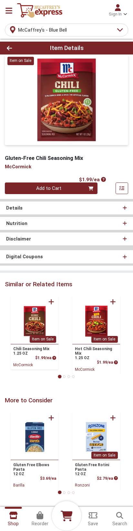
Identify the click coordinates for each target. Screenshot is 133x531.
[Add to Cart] (51, 301)
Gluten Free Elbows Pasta (31, 469)
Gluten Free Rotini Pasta (92, 469)
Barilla (19, 485)
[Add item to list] (122, 188)
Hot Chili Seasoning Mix (93, 353)
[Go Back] (20, 48)
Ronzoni (82, 485)
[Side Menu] (8, 11)
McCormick (23, 365)
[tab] (59, 376)
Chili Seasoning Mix (31, 351)
